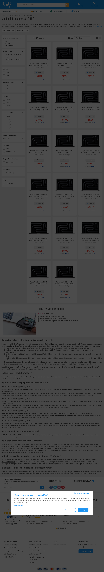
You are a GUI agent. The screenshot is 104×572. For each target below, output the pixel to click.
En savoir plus (18, 505)
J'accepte (83, 510)
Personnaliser (69, 510)
